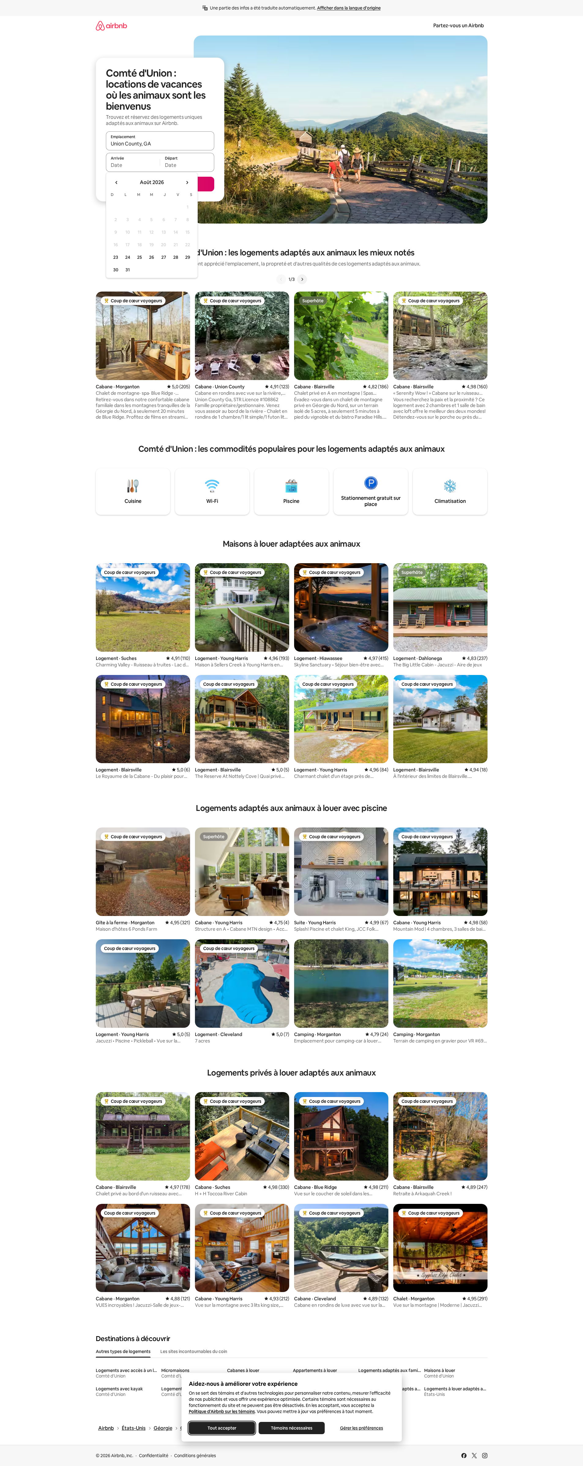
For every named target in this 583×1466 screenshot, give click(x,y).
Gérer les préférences (361, 1428)
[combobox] (160, 143)
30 (115, 270)
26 (151, 257)
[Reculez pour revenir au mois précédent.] (116, 182)
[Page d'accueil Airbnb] (111, 25)
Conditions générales (195, 1455)
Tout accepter (221, 1428)
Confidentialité (153, 1455)
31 (127, 270)
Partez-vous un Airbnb (458, 25)
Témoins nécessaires (291, 1428)
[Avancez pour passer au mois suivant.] (187, 182)
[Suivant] (302, 279)
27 (163, 257)
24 (127, 257)
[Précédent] (281, 279)
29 (187, 257)
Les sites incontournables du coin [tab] (193, 1351)
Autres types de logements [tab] (123, 1351)
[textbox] (133, 165)
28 (175, 257)
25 (139, 257)
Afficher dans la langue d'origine (349, 8)
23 (115, 257)
